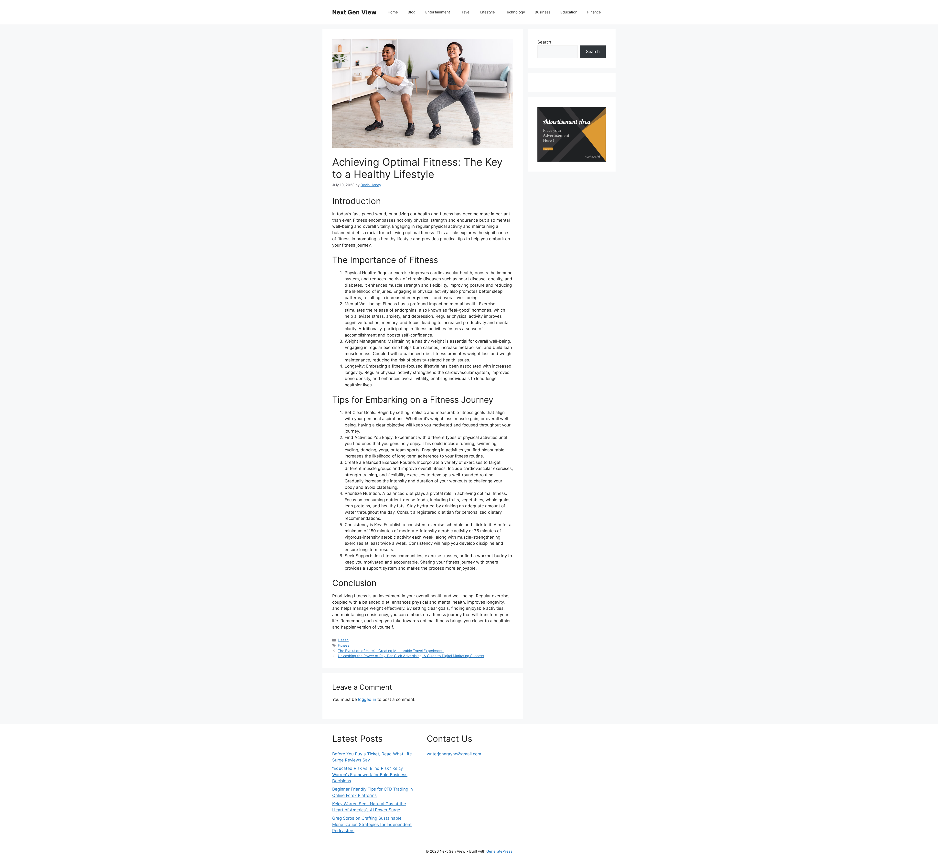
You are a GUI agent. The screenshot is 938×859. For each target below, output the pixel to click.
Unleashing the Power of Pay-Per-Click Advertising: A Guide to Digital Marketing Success (411, 656)
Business (543, 12)
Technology (515, 12)
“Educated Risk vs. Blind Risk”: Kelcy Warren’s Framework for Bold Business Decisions (369, 774)
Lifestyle (487, 12)
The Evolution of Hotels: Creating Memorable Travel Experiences (391, 651)
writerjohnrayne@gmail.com (454, 753)
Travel (465, 12)
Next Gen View (354, 12)
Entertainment (437, 12)
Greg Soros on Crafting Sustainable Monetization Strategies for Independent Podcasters (372, 824)
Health (343, 640)
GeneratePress (499, 851)
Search (544, 42)
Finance (594, 12)
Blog (412, 12)
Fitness (344, 645)
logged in (367, 699)
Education (568, 12)
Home (393, 12)
